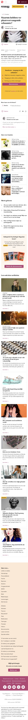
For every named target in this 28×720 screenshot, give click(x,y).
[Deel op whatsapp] (25, 111)
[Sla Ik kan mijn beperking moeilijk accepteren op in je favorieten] (25, 374)
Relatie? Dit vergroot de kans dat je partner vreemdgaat (13, 226)
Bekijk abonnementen (18, 6)
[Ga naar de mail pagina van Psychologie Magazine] (9, 687)
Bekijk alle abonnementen (14, 266)
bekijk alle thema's (16, 105)
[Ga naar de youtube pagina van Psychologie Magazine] (14, 687)
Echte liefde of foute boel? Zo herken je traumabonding (14, 211)
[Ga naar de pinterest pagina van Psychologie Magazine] (23, 687)
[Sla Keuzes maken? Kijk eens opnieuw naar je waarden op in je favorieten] (25, 313)
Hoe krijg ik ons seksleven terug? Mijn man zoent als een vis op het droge (15, 216)
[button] (22, 2)
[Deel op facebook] (20, 111)
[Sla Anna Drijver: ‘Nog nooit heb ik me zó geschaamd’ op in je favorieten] (25, 530)
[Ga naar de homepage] (5, 7)
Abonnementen (13, 84)
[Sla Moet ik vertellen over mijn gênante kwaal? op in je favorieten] (25, 467)
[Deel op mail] (23, 111)
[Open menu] (26, 6)
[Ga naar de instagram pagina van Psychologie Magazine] (18, 687)
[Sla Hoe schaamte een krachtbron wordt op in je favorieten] (25, 405)
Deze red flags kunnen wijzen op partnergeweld (12, 221)
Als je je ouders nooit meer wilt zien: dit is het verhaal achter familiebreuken (15, 205)
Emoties (7, 14)
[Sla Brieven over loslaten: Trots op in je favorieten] (25, 437)
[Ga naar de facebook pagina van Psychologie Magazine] (5, 687)
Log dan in (13, 91)
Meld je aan (13, 670)
